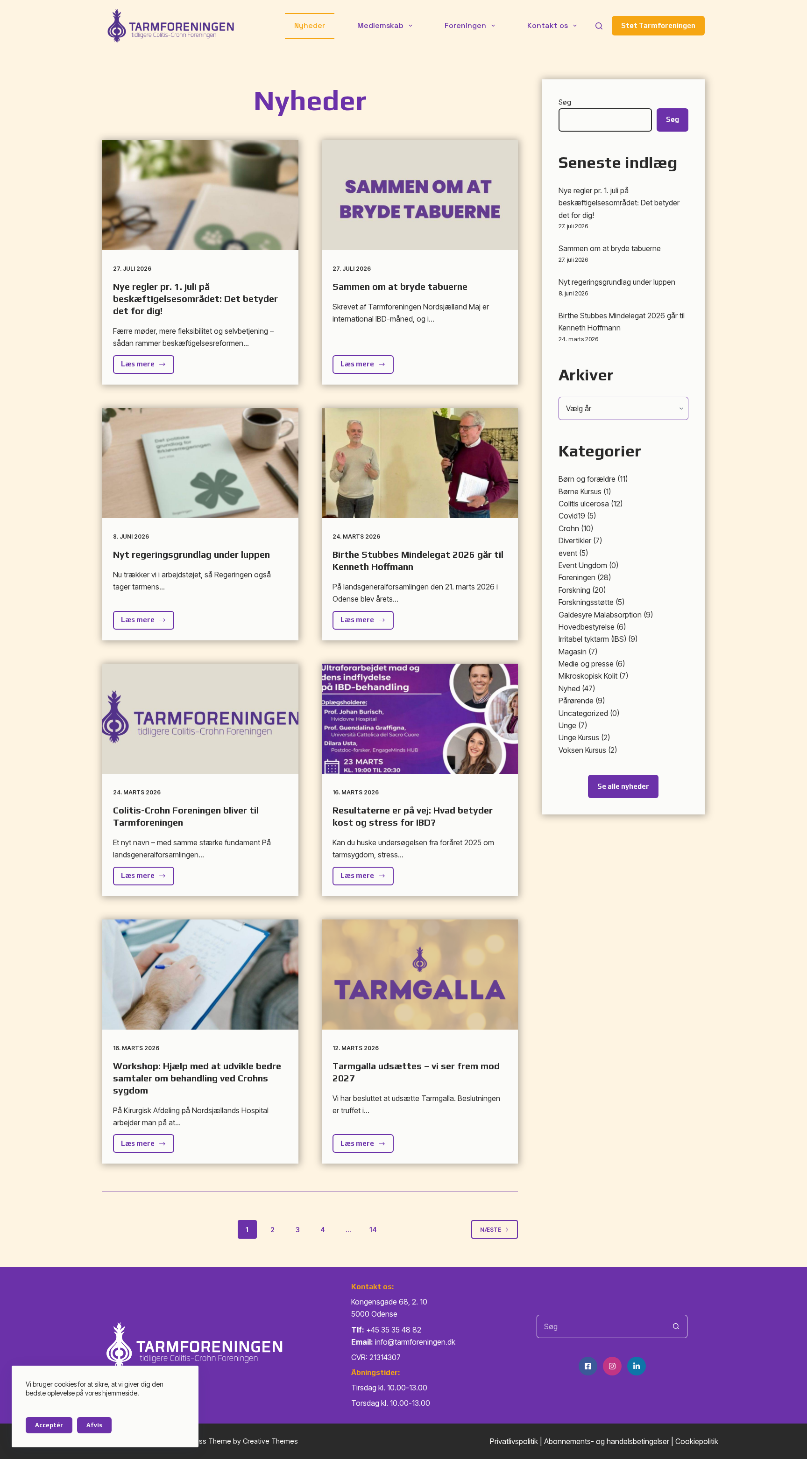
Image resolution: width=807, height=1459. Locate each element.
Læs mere (147, 366)
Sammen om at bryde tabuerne (400, 286)
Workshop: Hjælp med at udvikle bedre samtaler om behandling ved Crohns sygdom (197, 1077)
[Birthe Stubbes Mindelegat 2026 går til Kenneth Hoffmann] (420, 463)
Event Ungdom (583, 565)
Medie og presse (586, 663)
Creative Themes (270, 1441)
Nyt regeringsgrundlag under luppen (191, 554)
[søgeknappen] (676, 1326)
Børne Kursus (580, 491)
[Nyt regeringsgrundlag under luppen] (200, 463)
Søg (565, 102)
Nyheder (309, 25)
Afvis (94, 1425)
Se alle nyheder (623, 786)
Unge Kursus (579, 737)
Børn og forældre (587, 479)
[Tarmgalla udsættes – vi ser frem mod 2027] (420, 974)
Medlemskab (380, 25)
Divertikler (575, 540)
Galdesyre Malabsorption (600, 614)
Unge (567, 725)
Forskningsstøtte (586, 602)
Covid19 (572, 515)
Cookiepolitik (696, 1441)
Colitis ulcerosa (584, 503)
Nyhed (569, 688)
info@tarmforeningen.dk (415, 1342)
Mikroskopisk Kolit (588, 675)
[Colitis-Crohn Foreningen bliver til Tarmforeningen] (200, 719)
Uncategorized (583, 713)
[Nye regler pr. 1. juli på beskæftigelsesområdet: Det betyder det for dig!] (200, 195)
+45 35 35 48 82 (393, 1329)
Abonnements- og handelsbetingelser (606, 1441)
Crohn (569, 528)
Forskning (574, 590)
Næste (490, 1229)
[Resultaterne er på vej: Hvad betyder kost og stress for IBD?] (420, 719)
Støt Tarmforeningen (658, 25)
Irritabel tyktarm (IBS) (592, 639)
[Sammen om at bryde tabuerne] (420, 195)
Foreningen (465, 25)
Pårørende (576, 700)
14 (373, 1230)
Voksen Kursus (582, 750)
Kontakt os (547, 25)
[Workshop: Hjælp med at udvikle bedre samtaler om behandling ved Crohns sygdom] (200, 974)
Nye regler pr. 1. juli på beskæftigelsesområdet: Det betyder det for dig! (195, 298)
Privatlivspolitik (514, 1441)
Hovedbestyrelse (587, 626)
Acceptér (49, 1425)
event (568, 553)
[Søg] (598, 25)
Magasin (573, 651)
